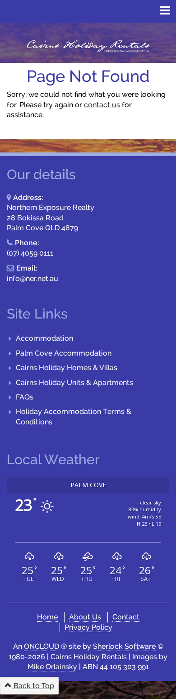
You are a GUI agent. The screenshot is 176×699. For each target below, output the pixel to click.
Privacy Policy (88, 627)
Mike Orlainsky (52, 666)
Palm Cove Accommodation (63, 353)
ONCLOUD (41, 646)
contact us (102, 104)
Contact (125, 617)
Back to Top (33, 685)
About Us (85, 617)
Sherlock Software (124, 646)
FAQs (24, 397)
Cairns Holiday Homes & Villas (66, 367)
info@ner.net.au (32, 278)
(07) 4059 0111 (30, 253)
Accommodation (44, 338)
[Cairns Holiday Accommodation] (88, 46)
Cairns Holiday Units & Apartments (74, 382)
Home (47, 617)
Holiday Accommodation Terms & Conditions (73, 416)
